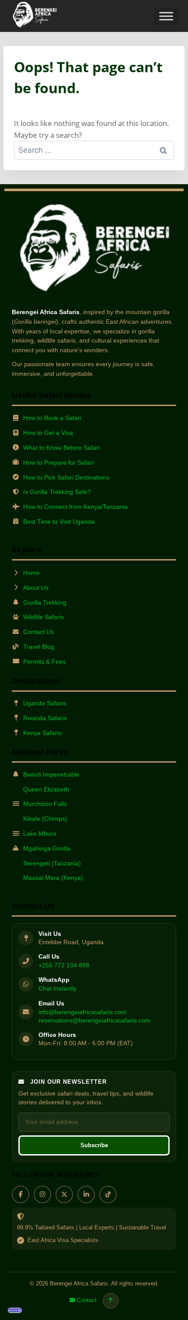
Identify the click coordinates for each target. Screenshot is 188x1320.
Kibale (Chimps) (45, 818)
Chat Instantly (57, 988)
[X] (64, 1194)
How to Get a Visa (48, 432)
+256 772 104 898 (63, 965)
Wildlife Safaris (43, 616)
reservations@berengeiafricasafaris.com (94, 1020)
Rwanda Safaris (45, 717)
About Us (36, 587)
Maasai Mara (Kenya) (53, 877)
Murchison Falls (45, 803)
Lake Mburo (39, 833)
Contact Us (38, 631)
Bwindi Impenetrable (51, 774)
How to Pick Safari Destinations (66, 477)
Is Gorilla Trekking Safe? (57, 491)
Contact (87, 1300)
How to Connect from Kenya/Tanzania (75, 506)
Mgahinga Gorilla (46, 848)
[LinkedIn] (86, 1194)
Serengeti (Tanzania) (52, 863)
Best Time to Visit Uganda (58, 521)
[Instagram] (42, 1194)
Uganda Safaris (44, 703)
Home (31, 572)
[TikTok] (108, 1194)
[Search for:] (94, 150)
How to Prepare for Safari (58, 462)
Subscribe (94, 1145)
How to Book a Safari (52, 417)
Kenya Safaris (42, 732)
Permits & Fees (44, 661)
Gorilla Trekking (44, 602)
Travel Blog (38, 646)
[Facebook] (20, 1194)
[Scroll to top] (110, 1301)
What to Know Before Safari (61, 447)
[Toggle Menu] (166, 16)
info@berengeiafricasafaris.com (82, 1011)
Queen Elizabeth (46, 789)
